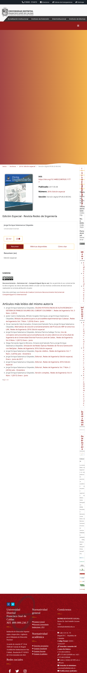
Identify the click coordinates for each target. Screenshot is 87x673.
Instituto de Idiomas (77, 19)
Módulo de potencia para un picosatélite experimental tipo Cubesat (42, 318)
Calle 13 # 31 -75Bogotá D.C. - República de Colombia (67, 635)
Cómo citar (62, 246)
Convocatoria (82, 196)
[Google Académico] (82, 429)
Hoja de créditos (42, 351)
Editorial (38, 356)
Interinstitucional (59, 19)
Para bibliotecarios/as (84, 390)
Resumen (15, 246)
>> (8, 380)
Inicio (5, 166)
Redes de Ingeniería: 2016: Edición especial (27, 329)
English (84, 267)
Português (83, 293)
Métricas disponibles (38, 246)
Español (84, 278)
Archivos (13, 166)
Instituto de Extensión (40, 19)
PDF (9, 239)
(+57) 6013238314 (67, 649)
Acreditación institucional (18, 19)
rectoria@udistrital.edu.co (66, 627)
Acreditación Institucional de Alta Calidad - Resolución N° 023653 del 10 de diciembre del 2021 (18, 652)
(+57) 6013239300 (66, 654)
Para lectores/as (84, 334)
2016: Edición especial (27, 166)
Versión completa (42, 373)
